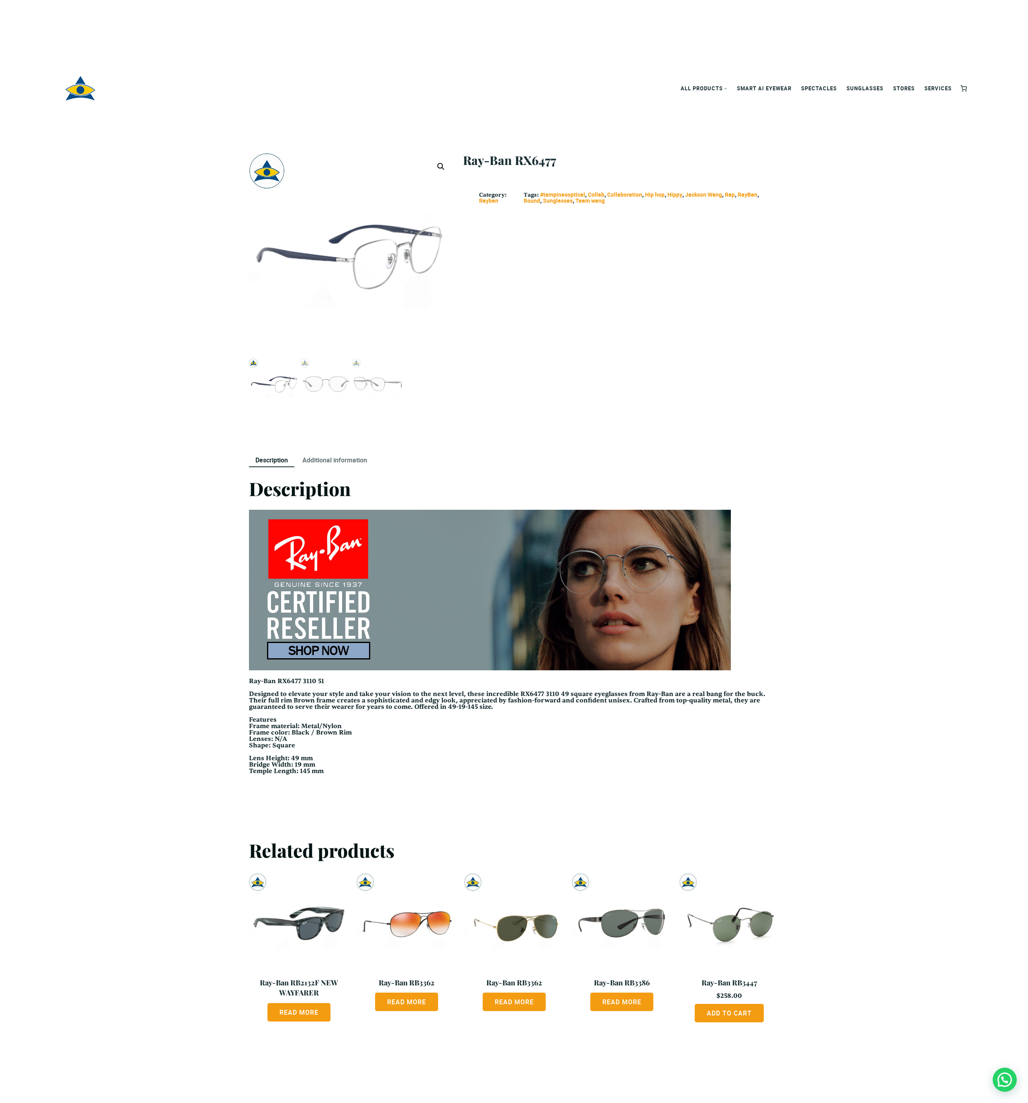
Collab (596, 194)
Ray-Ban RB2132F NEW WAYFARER (299, 987)
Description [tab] (271, 460)
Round (532, 200)
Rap (730, 194)
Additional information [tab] (334, 460)
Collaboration (624, 194)
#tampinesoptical (562, 194)
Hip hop (655, 194)
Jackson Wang (703, 194)
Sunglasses (558, 200)
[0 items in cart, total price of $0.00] (964, 88)
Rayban (488, 200)
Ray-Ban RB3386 (622, 982)
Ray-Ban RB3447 (729, 982)
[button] (441, 166)
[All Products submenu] (725, 88)
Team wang (590, 200)
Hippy (674, 194)
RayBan (747, 194)
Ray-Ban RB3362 (406, 982)
